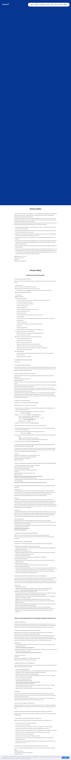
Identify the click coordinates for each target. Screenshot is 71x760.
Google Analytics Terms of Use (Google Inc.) (22, 528)
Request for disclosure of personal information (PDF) (25, 647)
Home (32, 4)
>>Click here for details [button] (25, 758)
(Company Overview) (35, 422)
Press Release (42, 4)
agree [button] (65, 757)
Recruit (56, 4)
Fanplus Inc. (5, 4)
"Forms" (26, 477)
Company (36, 4)
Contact (60, 4)
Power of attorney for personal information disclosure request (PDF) (28, 682)
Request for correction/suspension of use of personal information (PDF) (28, 652)
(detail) (29, 413)
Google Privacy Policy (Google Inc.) (20, 529)
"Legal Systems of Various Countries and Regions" (29, 589)
